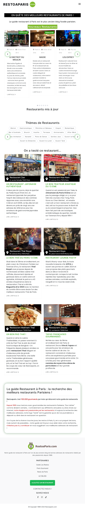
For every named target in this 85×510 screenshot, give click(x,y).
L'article (11, 94)
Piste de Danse (41, 136)
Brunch (27, 132)
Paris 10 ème (62, 51)
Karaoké (28, 136)
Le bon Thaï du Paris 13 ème (22, 258)
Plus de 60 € (72, 51)
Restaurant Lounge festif (61, 258)
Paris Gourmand (42, 468)
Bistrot (13, 128)
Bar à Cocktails (14, 132)
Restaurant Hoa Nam (59, 178)
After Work (72, 132)
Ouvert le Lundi (45, 141)
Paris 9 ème (10, 51)
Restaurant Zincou (58, 328)
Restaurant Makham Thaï (22, 328)
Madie (42, 57)
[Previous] (7, 54)
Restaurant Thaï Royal (21, 251)
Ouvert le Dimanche (28, 141)
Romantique (69, 128)
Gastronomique (26, 128)
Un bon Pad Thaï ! (16, 334)
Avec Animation (15, 136)
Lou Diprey (68, 57)
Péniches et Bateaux (44, 128)
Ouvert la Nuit (70, 136)
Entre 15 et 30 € (20, 51)
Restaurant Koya (57, 251)
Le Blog (42, 476)
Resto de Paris (42, 472)
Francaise (23, 32)
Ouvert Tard (60, 141)
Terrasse (46, 132)
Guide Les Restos (42, 465)
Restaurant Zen (17, 178)
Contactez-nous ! (42, 489)
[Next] (77, 54)
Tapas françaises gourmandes (56, 335)
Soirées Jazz (56, 136)
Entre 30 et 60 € (46, 51)
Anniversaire (59, 132)
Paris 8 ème (36, 51)
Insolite (36, 132)
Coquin (58, 128)
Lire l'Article (12, 217)
